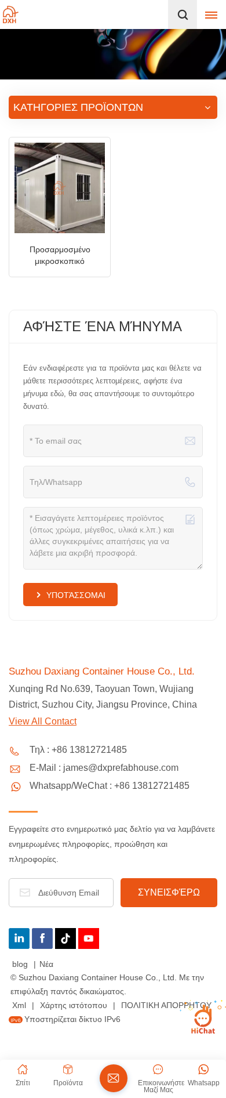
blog (21, 964)
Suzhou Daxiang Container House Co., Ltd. (102, 671)
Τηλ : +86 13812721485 (78, 750)
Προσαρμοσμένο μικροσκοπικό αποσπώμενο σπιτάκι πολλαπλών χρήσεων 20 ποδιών (60, 256)
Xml (19, 1005)
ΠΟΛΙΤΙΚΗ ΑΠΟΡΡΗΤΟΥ (166, 1005)
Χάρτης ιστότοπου (75, 1005)
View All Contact (42, 721)
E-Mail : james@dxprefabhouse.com (104, 768)
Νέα (46, 964)
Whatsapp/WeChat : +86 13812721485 (109, 786)
